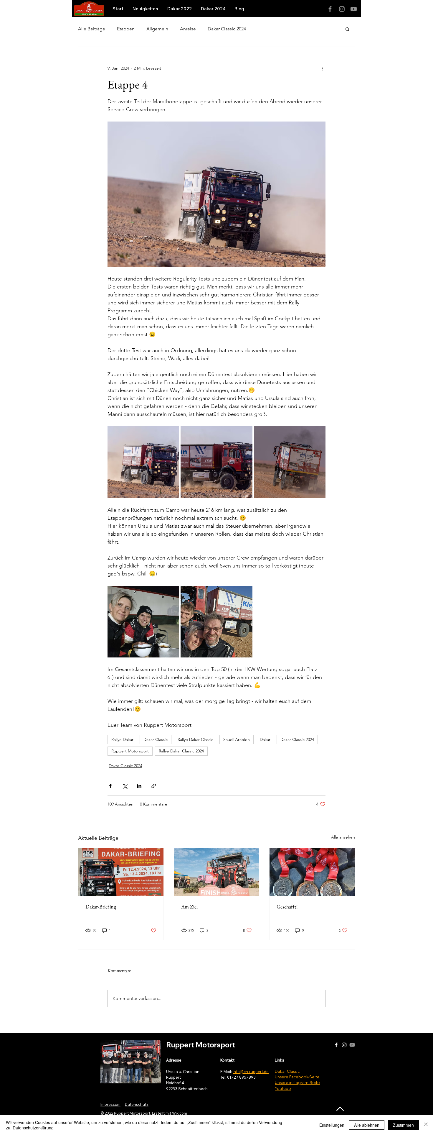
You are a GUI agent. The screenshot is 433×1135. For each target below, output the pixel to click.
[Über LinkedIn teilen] (139, 786)
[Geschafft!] (312, 872)
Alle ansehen (343, 837)
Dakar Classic (155, 739)
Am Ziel (189, 906)
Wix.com (179, 1113)
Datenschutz (136, 1104)
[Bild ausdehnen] (143, 462)
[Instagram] (342, 9)
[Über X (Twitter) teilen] (125, 786)
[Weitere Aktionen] (321, 68)
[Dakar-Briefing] (120, 872)
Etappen (126, 29)
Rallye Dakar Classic (195, 739)
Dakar (265, 739)
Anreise (188, 29)
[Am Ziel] (216, 872)
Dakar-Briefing (100, 906)
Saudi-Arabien (236, 739)
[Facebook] (330, 9)
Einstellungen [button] (331, 1125)
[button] (347, 29)
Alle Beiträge (91, 29)
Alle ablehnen (366, 1125)
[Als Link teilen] (153, 786)
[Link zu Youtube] (353, 9)
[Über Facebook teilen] (110, 786)
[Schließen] (425, 1125)
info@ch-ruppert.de (251, 1071)
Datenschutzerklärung (33, 1128)
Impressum (110, 1104)
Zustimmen (403, 1125)
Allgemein (157, 29)
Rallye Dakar (122, 739)
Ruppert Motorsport (130, 751)
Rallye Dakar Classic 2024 (181, 751)
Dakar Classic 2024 (227, 29)
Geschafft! (287, 906)
